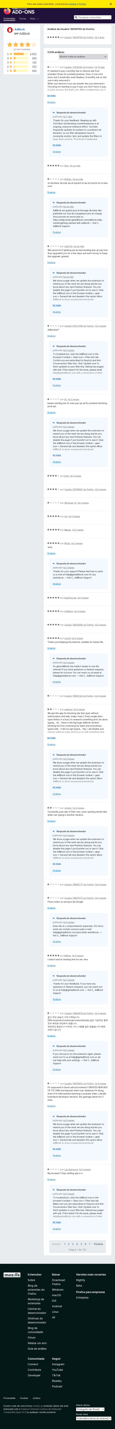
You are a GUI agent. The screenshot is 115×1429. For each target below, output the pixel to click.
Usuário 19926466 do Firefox (79, 625)
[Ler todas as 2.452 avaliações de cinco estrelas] (21, 54)
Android (57, 1306)
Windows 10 (70, 503)
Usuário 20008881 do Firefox (79, 489)
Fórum (31, 1337)
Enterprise (82, 1297)
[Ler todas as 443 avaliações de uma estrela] (21, 70)
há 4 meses (100, 696)
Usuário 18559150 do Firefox (79, 37)
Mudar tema (82, 1414)
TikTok (56, 1375)
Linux (55, 1311)
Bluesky (57, 1380)
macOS (56, 1295)
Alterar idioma (83, 1405)
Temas (22, 18)
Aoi (66, 516)
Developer (34, 1375)
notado (36, 1406)
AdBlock (19, 29)
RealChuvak (70, 598)
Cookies (24, 1398)
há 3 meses (77, 543)
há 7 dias (67, 116)
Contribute (34, 1369)
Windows (57, 1289)
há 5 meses (85, 1169)
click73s (68, 246)
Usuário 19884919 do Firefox (79, 1013)
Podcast (57, 1386)
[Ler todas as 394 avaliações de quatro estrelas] (21, 58)
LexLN (67, 638)
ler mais (51, 95)
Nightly (80, 1280)
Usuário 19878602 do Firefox (79, 1083)
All (53, 1317)
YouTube (57, 1369)
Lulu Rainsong (71, 1169)
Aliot (66, 165)
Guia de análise (37, 1348)
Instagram (58, 1364)
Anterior (56, 1244)
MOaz (67, 543)
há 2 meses (100, 326)
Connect (33, 1364)
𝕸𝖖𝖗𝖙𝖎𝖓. (67, 530)
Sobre (31, 1280)
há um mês (75, 165)
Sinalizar (51, 102)
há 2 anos (99, 37)
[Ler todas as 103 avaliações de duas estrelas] (21, 66)
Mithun (67, 955)
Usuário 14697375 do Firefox (79, 898)
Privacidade (9, 1398)
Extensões (9, 18)
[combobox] (92, 17)
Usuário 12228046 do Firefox (78, 67)
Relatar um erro (37, 1343)
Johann (68, 808)
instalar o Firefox (77, 4)
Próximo (98, 1244)
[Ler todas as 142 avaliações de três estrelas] (21, 62)
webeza (68, 709)
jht (65, 399)
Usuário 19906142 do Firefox (78, 696)
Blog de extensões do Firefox (36, 1289)
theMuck (68, 611)
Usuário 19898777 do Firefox (79, 884)
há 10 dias (100, 67)
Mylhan (67, 179)
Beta (79, 1285)
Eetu (66, 476)
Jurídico (36, 1398)
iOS (54, 1300)
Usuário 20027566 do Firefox (79, 326)
